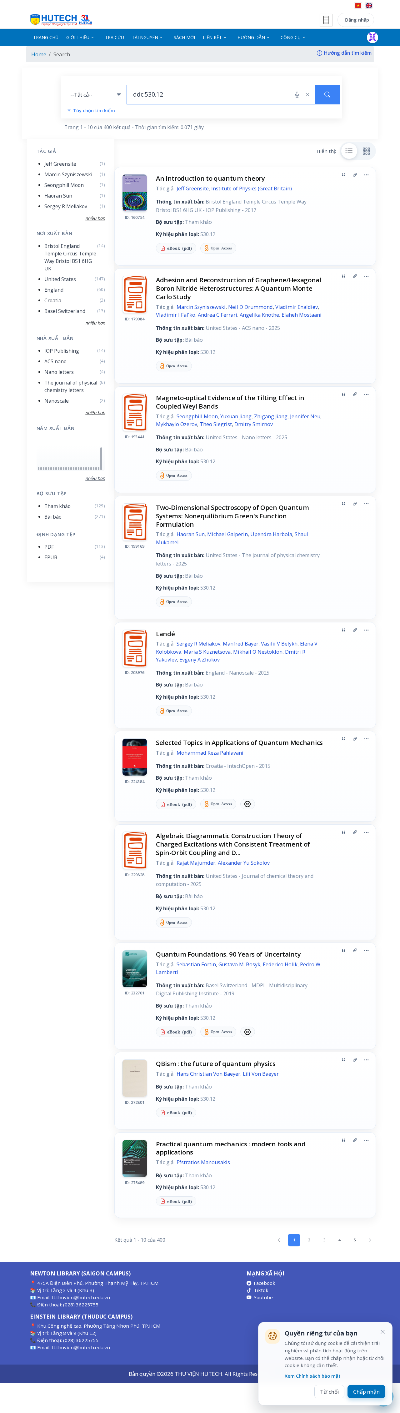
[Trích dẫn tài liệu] (343, 174)
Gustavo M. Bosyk (239, 964)
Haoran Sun (191, 534)
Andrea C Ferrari (217, 314)
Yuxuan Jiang (236, 416)
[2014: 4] (73, 468)
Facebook (264, 1283)
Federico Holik (280, 964)
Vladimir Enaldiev (296, 307)
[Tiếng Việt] (358, 5)
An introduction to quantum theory (210, 178)
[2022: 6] (93, 468)
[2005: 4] (56, 468)
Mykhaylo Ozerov (176, 424)
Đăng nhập (357, 20)
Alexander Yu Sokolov (244, 862)
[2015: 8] (76, 468)
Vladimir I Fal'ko (175, 314)
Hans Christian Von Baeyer (208, 1073)
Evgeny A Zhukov (199, 659)
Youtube (263, 1297)
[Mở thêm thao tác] (366, 174)
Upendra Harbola (271, 534)
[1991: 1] (41, 468)
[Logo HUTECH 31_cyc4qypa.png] (61, 20)
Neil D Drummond (250, 307)
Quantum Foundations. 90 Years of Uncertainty (228, 954)
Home (38, 54)
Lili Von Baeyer (261, 1073)
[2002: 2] (48, 468)
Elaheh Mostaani (302, 314)
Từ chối (329, 1391)
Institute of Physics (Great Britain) (251, 188)
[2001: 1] (46, 468)
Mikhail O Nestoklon (257, 651)
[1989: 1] (38, 468)
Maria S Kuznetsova (207, 651)
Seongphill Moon (197, 416)
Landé (165, 633)
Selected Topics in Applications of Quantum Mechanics (239, 742)
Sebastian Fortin (196, 964)
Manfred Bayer (240, 643)
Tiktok (261, 1290)
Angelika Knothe (259, 314)
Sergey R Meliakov (198, 643)
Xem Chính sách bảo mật (313, 1376)
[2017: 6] (81, 468)
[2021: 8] (91, 468)
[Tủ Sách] (326, 20)
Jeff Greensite (193, 188)
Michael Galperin (227, 534)
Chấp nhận (366, 1391)
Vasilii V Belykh (279, 643)
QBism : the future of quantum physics (216, 1063)
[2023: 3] (96, 468)
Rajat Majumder (196, 862)
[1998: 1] (43, 468)
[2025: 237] (101, 458)
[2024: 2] (98, 468)
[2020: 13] (88, 468)
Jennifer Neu (305, 416)
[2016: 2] (78, 468)
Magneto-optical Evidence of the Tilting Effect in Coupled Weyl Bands (230, 401)
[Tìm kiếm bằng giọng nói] (297, 94)
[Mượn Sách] (372, 37)
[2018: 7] (83, 468)
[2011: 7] (66, 468)
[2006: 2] (58, 468)
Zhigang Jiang (271, 416)
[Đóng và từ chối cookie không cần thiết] (382, 1332)
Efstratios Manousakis (203, 1162)
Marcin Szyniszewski (201, 307)
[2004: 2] (53, 468)
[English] (369, 5)
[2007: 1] (61, 468)
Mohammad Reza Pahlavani (210, 752)
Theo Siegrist (216, 424)
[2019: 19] (86, 468)
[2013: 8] (71, 468)
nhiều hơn (95, 478)
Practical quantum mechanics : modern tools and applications (231, 1148)
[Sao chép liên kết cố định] (355, 174)
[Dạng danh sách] (349, 151)
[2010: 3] (63, 468)
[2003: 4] (51, 468)
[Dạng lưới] (366, 151)
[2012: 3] (68, 468)
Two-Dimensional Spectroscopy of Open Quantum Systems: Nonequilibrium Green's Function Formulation (232, 516)
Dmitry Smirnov (253, 424)
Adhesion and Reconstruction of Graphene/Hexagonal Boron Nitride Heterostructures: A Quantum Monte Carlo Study (238, 288)
